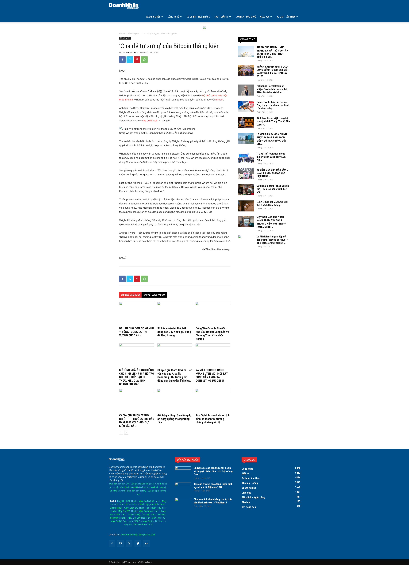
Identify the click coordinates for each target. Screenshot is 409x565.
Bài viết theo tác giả (154, 295)
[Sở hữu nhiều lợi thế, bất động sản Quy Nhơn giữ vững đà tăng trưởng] (174, 314)
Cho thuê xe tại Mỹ (129, 487)
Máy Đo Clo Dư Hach (153, 521)
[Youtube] (146, 543)
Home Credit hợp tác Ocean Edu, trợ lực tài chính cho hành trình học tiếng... (273, 105)
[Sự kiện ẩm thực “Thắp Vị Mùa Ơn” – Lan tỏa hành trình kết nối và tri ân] (246, 189)
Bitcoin (219, 99)
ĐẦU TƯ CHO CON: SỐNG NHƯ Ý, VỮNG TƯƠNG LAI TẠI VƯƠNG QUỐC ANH (136, 332)
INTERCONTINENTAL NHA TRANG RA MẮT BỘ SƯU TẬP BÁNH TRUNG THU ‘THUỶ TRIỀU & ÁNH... (272, 52)
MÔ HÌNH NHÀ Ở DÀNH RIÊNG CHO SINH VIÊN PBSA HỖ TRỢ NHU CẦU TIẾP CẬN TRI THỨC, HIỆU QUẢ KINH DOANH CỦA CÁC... (136, 377)
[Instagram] (120, 543)
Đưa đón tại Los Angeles (142, 483)
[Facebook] (122, 59)
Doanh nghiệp (153, 16)
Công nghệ (173, 16)
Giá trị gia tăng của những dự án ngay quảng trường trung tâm (174, 419)
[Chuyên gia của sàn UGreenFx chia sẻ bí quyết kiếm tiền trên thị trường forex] (183, 472)
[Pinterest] (137, 59)
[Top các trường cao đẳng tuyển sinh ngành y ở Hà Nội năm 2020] (183, 488)
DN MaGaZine (129, 52)
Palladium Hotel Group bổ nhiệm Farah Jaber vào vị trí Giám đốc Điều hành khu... (272, 89)
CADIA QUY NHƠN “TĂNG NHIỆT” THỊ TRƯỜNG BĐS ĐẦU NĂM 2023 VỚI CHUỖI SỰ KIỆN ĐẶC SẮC (136, 421)
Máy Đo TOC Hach (126, 500)
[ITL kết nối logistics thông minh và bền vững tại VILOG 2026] (246, 157)
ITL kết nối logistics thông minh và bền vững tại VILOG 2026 (271, 157)
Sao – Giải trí (221, 16)
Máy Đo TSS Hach (127, 511)
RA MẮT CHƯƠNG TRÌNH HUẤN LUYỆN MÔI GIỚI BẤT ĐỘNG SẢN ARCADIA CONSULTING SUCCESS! (212, 375)
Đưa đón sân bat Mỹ (136, 490)
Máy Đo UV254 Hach (149, 500)
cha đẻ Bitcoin (150, 120)
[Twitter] (130, 59)
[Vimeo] (138, 543)
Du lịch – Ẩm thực (286, 16)
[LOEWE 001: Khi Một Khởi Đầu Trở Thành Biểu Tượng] (246, 205)
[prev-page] (121, 433)
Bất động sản (133, 33)
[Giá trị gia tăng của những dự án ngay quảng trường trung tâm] (174, 401)
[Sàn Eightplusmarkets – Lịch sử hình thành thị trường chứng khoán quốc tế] (213, 401)
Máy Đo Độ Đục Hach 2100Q (125, 521)
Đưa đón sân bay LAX (119, 483)
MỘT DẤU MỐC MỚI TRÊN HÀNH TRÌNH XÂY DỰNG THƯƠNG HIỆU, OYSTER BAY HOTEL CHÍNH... (271, 222)
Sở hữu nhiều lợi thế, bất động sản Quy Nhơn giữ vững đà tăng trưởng (174, 332)
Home (122, 33)
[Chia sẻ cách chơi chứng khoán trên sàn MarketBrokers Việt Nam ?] (183, 503)
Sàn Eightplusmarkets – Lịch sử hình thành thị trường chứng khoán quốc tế (213, 419)
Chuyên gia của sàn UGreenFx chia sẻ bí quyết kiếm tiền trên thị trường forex (213, 471)
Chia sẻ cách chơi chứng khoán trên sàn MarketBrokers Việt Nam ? (213, 501)
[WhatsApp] (144, 59)
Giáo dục (264, 16)
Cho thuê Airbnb (118, 490)
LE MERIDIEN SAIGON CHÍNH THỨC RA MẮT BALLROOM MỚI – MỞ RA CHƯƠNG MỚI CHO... (272, 139)
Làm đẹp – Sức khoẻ (245, 16)
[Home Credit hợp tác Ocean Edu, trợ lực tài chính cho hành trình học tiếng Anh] (246, 106)
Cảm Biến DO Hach (134, 507)
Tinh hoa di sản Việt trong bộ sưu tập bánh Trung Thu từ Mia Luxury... (273, 121)
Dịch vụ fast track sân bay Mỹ (152, 487)
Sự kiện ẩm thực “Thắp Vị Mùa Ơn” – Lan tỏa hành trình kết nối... (273, 189)
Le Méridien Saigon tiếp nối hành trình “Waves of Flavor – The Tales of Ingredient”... (273, 239)
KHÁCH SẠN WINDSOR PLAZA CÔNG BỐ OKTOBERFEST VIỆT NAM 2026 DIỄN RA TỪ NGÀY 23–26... (273, 71)
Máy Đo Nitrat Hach (149, 511)
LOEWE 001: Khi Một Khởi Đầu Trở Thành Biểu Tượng (272, 203)
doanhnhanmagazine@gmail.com (138, 534)
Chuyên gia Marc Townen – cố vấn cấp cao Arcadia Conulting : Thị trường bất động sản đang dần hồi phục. (174, 375)
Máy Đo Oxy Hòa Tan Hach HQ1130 (146, 517)
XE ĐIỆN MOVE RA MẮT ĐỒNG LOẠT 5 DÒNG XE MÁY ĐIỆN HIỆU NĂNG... (272, 173)
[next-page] (126, 433)
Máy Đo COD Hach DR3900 (138, 524)
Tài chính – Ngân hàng (198, 16)
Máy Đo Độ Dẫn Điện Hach (142, 514)
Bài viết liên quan (130, 295)
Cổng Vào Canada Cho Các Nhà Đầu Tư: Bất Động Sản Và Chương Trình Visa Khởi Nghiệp (212, 333)
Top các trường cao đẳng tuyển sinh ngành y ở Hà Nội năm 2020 (213, 486)
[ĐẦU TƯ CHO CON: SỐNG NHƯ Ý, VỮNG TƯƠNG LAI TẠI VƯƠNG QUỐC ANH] (136, 314)
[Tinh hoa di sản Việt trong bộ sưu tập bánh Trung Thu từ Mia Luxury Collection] (246, 122)
